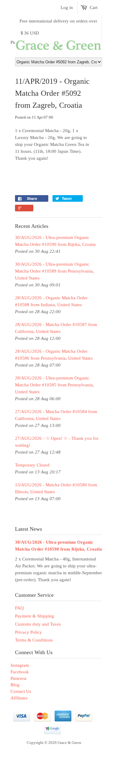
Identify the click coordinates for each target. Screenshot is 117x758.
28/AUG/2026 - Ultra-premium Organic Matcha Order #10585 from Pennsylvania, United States (54, 385)
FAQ (19, 607)
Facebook (19, 671)
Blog (15, 684)
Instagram (19, 665)
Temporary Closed (32, 465)
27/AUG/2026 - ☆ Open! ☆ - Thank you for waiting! (56, 442)
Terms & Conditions (34, 640)
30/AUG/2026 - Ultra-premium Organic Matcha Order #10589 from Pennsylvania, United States (54, 271)
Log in (67, 7)
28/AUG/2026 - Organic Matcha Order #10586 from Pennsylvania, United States (54, 355)
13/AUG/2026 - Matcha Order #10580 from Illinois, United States (56, 488)
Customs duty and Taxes (38, 624)
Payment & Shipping (34, 616)
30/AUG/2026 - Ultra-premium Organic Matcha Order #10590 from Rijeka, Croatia (55, 241)
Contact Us (20, 691)
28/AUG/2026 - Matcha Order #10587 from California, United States (56, 328)
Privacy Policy (28, 632)
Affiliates (19, 698)
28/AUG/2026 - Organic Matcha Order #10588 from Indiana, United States (51, 301)
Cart (94, 7)
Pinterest (18, 678)
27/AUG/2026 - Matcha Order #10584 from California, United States (56, 415)
